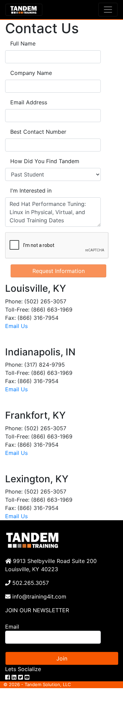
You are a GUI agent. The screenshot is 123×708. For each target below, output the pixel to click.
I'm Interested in (31, 190)
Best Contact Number (38, 131)
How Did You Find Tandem (44, 161)
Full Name (23, 43)
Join (61, 658)
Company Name (31, 72)
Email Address (28, 102)
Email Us (16, 326)
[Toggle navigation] (108, 9)
